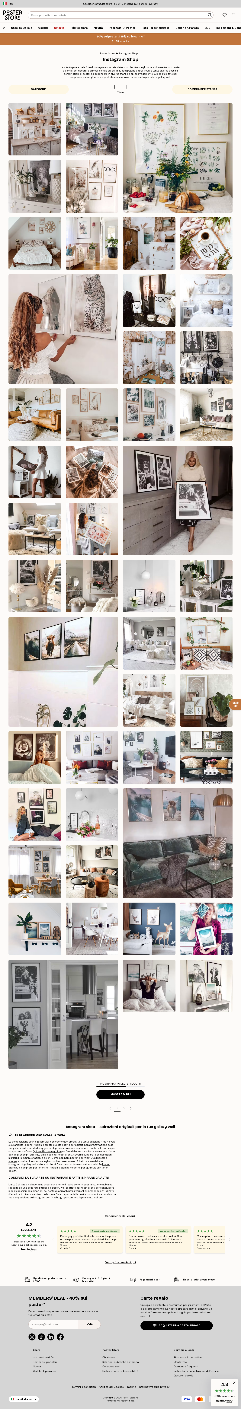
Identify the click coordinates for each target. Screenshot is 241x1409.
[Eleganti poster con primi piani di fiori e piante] (92, 472)
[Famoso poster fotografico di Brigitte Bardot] (92, 586)
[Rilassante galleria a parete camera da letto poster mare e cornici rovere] (34, 243)
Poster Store (107, 53)
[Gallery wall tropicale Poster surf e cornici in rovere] (206, 643)
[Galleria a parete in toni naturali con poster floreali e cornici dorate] (206, 414)
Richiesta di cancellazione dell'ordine (196, 1371)
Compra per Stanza (202, 89)
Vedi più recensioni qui (120, 1262)
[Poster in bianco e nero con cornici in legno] (149, 643)
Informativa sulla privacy (154, 1386)
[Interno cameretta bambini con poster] (149, 357)
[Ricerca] (210, 15)
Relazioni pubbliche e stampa (120, 1362)
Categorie (39, 89)
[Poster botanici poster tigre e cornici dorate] (92, 529)
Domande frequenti (186, 1366)
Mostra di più (121, 1094)
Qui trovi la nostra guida (47, 1151)
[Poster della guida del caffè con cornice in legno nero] (149, 586)
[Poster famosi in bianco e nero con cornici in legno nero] (178, 500)
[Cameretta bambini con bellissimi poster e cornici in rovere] (149, 243)
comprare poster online (35, 1167)
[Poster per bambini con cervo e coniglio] (149, 929)
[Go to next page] (130, 1108)
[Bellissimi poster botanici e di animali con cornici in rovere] (149, 414)
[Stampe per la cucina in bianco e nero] (206, 357)
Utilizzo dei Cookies (111, 1386)
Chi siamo (108, 1357)
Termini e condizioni (84, 1386)
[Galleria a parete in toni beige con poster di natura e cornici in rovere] (92, 414)
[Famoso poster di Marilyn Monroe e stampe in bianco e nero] (34, 586)
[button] (124, 87)
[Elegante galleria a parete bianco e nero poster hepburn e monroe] (92, 129)
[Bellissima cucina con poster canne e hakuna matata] (34, 129)
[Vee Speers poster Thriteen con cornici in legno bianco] (149, 700)
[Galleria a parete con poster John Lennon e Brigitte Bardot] (63, 1014)
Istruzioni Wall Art (43, 1357)
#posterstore (70, 1197)
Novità (37, 1366)
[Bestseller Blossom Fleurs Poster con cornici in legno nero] (34, 757)
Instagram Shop (128, 53)
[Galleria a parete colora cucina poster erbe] (178, 158)
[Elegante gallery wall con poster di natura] (206, 986)
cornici (85, 1157)
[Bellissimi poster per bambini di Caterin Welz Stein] (34, 929)
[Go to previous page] (110, 1108)
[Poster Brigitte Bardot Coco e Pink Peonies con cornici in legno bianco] (34, 472)
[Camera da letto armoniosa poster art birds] (206, 300)
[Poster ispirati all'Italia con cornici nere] (92, 243)
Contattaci (180, 1362)
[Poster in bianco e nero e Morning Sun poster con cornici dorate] (92, 757)
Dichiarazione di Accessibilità (120, 1371)
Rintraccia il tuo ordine (188, 1357)
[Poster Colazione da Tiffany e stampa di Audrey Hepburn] (206, 586)
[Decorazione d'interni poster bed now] (206, 243)
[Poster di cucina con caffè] (92, 814)
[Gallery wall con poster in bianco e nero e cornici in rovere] (34, 871)
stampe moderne (71, 1167)
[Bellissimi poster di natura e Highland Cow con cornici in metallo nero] (63, 672)
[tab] (224, 15)
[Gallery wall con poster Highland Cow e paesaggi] (178, 843)
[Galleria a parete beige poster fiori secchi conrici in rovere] (34, 414)
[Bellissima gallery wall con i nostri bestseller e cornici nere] (34, 814)
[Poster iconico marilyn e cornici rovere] (34, 186)
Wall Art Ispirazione (44, 1371)
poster (94, 1148)
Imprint (131, 1386)
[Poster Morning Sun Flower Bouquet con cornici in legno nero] (149, 757)
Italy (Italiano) (24, 1399)
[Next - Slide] (230, 1240)
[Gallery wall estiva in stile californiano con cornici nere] (149, 986)
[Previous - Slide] (53, 1240)
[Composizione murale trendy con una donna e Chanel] (149, 300)
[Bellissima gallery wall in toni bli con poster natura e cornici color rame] (206, 929)
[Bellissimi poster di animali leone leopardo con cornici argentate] (63, 329)
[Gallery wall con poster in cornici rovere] (92, 929)
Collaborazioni (111, 1366)
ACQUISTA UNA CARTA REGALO (180, 1325)
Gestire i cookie (183, 1375)
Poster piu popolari (45, 1362)
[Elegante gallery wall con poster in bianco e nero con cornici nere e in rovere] (206, 757)
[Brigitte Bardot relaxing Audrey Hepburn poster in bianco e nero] (34, 529)
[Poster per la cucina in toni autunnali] (92, 871)
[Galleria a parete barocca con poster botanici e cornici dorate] (206, 700)
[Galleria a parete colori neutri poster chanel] (92, 186)
